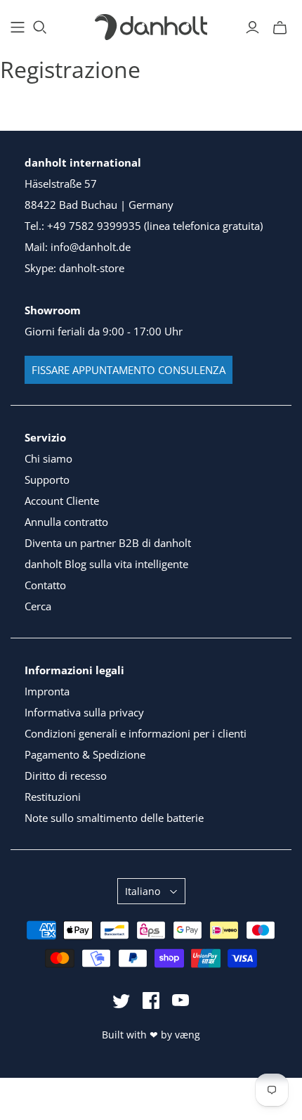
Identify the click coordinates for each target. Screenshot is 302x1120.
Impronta (47, 691)
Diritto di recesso (66, 775)
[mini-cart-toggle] (279, 27)
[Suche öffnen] (40, 27)
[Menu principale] (18, 27)
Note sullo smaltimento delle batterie (114, 818)
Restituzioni (53, 797)
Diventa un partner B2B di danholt (108, 543)
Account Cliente (62, 501)
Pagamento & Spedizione (85, 754)
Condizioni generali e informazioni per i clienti (136, 733)
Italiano (142, 891)
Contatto (45, 585)
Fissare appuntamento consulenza (128, 370)
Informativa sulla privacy (84, 712)
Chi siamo (48, 458)
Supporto (47, 479)
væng (187, 1034)
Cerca (38, 606)
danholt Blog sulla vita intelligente (106, 564)
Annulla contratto (66, 522)
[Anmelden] (252, 27)
